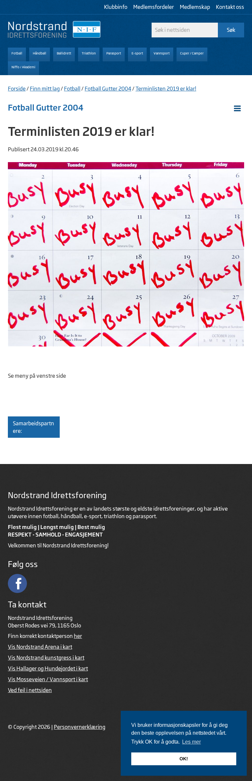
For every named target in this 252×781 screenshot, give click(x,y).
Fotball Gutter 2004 (108, 88)
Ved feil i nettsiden (30, 690)
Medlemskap (195, 7)
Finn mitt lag (45, 88)
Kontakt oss (230, 7)
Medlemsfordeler (153, 7)
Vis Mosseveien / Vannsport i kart (48, 679)
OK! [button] (183, 758)
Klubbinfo (115, 7)
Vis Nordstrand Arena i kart (40, 647)
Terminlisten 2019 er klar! (166, 88)
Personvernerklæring (79, 727)
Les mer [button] (191, 742)
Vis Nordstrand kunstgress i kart (46, 657)
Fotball (72, 88)
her (78, 636)
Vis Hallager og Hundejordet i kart (48, 668)
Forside (17, 88)
